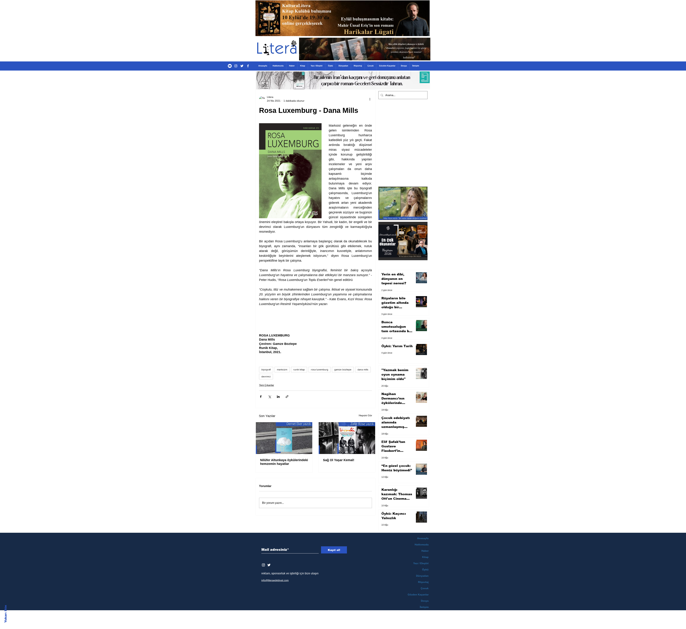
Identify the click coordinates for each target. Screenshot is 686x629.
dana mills (362, 369)
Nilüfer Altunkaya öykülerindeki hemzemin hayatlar (284, 462)
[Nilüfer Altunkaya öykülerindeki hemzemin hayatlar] (284, 438)
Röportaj (423, 582)
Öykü (425, 569)
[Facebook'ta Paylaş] (260, 396)
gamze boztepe (342, 369)
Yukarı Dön (5, 614)
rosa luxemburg (319, 369)
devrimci (266, 376)
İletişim (424, 607)
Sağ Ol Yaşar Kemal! (338, 460)
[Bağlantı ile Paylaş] (287, 396)
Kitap (425, 557)
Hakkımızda (422, 544)
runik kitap (299, 369)
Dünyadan (422, 575)
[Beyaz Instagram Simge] (263, 565)
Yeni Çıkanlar (266, 385)
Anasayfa (423, 538)
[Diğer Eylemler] (370, 99)
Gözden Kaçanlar (418, 594)
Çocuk (425, 588)
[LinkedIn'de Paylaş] (278, 396)
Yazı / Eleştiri (421, 563)
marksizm (282, 369)
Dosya (425, 600)
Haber (425, 550)
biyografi (266, 369)
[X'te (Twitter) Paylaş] (269, 396)
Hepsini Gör (365, 415)
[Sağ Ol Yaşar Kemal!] (347, 438)
